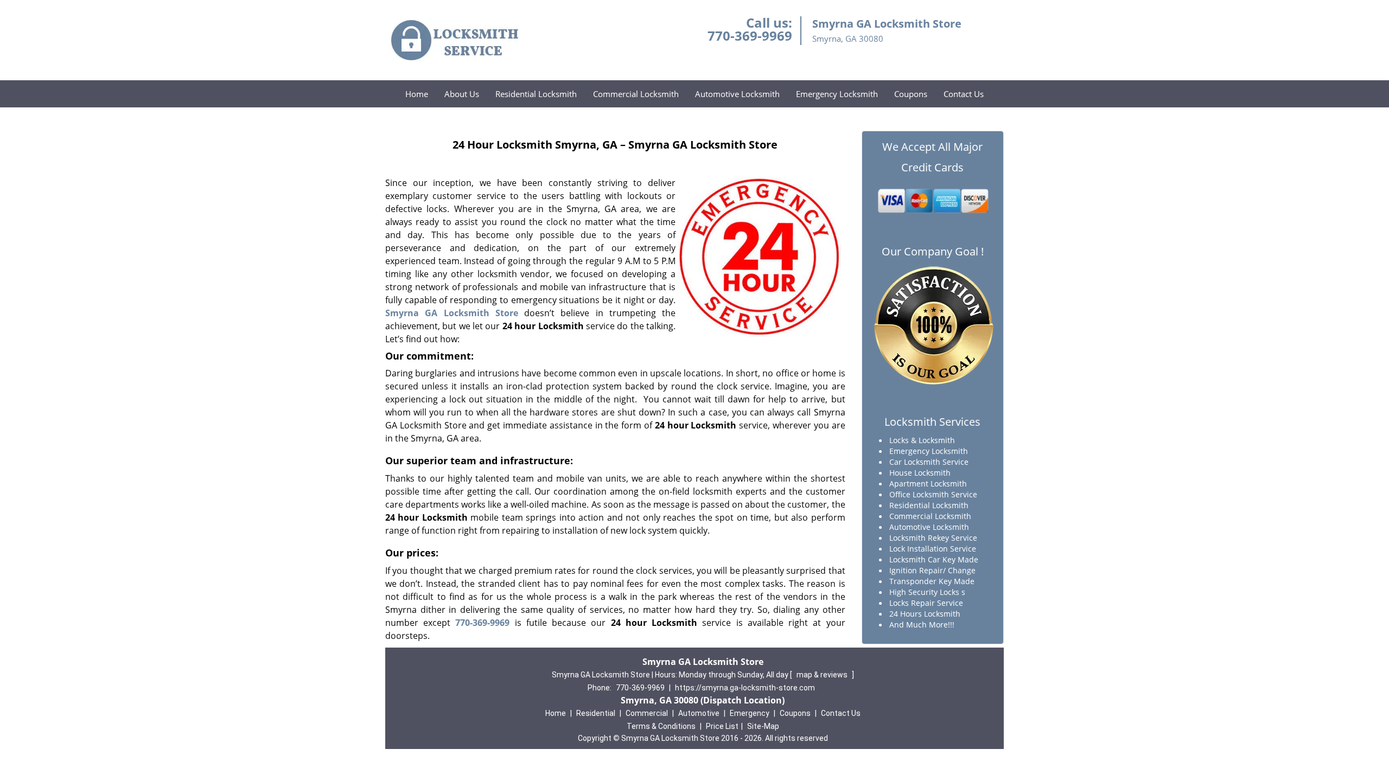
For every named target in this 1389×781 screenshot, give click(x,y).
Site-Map (763, 726)
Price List (722, 726)
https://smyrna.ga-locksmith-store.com (745, 687)
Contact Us (964, 93)
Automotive (698, 713)
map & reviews (823, 674)
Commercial (647, 713)
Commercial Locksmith (636, 93)
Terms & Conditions (661, 726)
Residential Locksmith (536, 93)
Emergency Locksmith (837, 93)
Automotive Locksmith (737, 93)
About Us (461, 93)
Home (416, 93)
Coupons (910, 93)
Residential (595, 713)
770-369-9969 (750, 35)
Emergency (749, 713)
